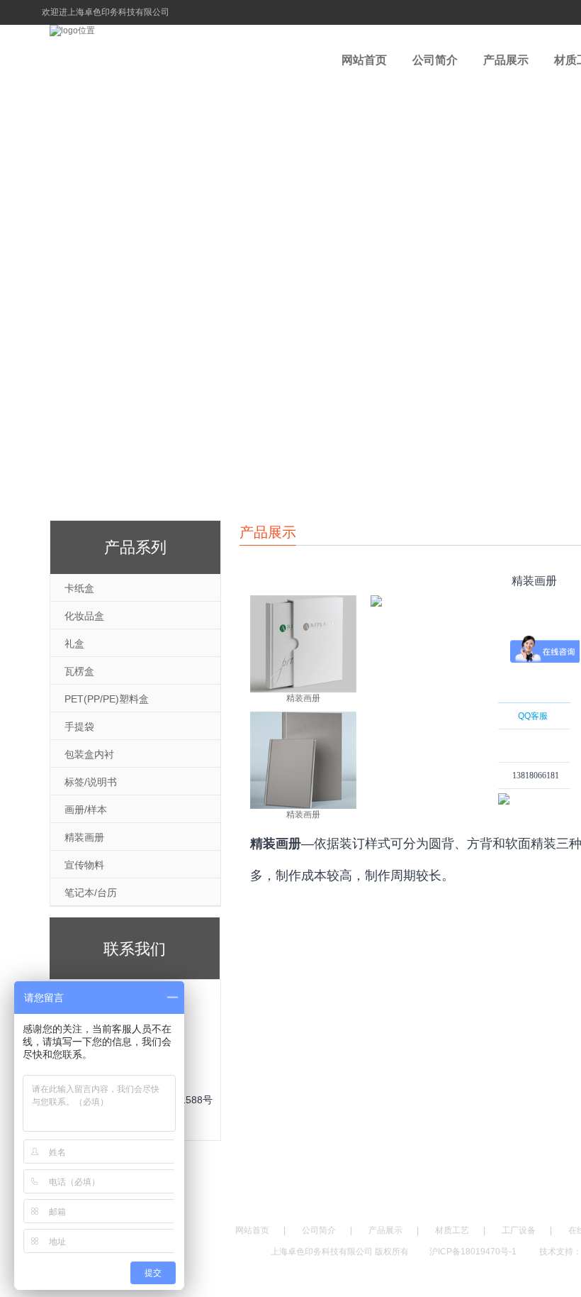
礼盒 (74, 643)
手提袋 (79, 726)
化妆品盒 (84, 616)
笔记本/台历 (90, 892)
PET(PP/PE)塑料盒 (106, 699)
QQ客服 (533, 716)
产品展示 (506, 60)
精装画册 (84, 837)
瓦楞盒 (79, 671)
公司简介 (435, 60)
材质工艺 (452, 1230)
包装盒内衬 (89, 754)
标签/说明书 (90, 782)
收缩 (480, 795)
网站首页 (364, 60)
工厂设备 (519, 1230)
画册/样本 (85, 809)
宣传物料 (84, 865)
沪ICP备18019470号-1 (474, 1252)
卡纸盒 (79, 588)
